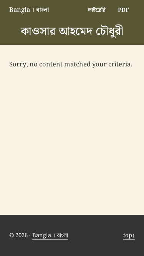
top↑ (129, 235)
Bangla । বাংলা (29, 10)
